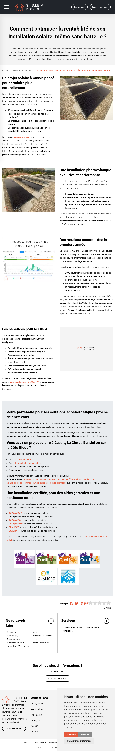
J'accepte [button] (71, 734)
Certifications (39, 698)
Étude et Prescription (72, 627)
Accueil (5, 70)
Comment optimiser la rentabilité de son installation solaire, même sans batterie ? (73, 70)
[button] (65, 7)
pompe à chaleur (47, 479)
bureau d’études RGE (21, 459)
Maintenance (93, 627)
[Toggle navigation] (6, 7)
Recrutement (14, 728)
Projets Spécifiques (40, 643)
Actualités (26, 70)
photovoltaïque (31, 479)
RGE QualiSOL (37, 715)
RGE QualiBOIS (37, 709)
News (15, 70)
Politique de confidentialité (49, 743)
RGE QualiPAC (37, 704)
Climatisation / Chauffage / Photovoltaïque (14, 636)
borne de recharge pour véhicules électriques (35, 483)
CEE (100, 536)
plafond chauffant (82, 479)
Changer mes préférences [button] (78, 741)
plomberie (61, 483)
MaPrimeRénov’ (90, 536)
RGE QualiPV (36, 720)
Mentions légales (31, 743)
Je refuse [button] (85, 734)
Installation (68, 631)
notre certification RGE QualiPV (24, 382)
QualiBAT (35, 732)
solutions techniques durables (27, 463)
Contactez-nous (57, 679)
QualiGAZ (35, 726)
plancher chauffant (64, 479)
